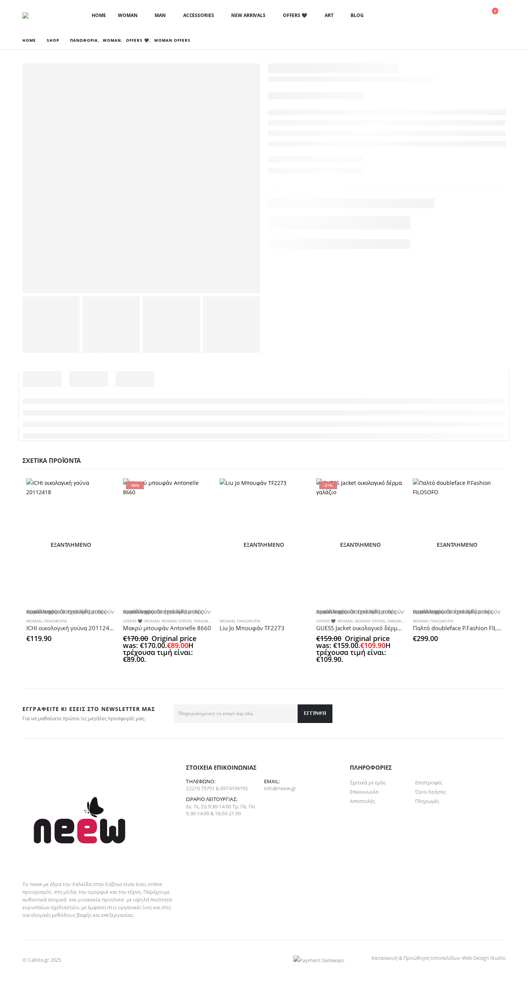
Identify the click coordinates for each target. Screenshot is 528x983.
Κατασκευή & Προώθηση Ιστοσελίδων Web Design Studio (438, 957)
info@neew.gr (280, 788)
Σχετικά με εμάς (368, 782)
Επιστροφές (429, 782)
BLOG (357, 15)
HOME (99, 15)
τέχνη (134, 891)
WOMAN (127, 15)
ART (329, 15)
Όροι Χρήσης (430, 791)
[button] (435, 15)
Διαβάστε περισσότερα (296, 491)
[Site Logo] (47, 15)
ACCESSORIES (198, 15)
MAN (160, 15)
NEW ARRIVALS (248, 15)
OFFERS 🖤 (295, 15)
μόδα (69, 891)
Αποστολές (362, 801)
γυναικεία (89, 899)
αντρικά (57, 899)
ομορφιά (98, 891)
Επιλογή (102, 491)
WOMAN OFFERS (177, 621)
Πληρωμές (427, 801)
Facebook (497, 713)
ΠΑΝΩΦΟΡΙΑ (55, 621)
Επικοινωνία (364, 791)
